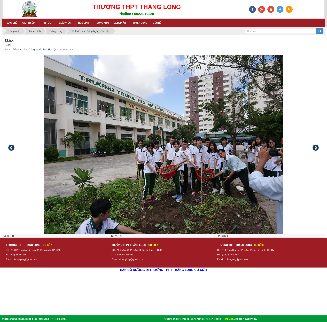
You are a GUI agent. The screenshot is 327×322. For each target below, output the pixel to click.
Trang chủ (10, 22)
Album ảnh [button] (120, 22)
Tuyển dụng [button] (140, 22)
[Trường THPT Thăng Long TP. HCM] (29, 9)
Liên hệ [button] (156, 22)
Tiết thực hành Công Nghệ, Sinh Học (32, 49)
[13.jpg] (316, 147)
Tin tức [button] (47, 22)
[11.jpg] (11, 147)
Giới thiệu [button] (28, 22)
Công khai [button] (103, 22)
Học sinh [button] (84, 22)
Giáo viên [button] (65, 22)
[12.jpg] (163, 144)
